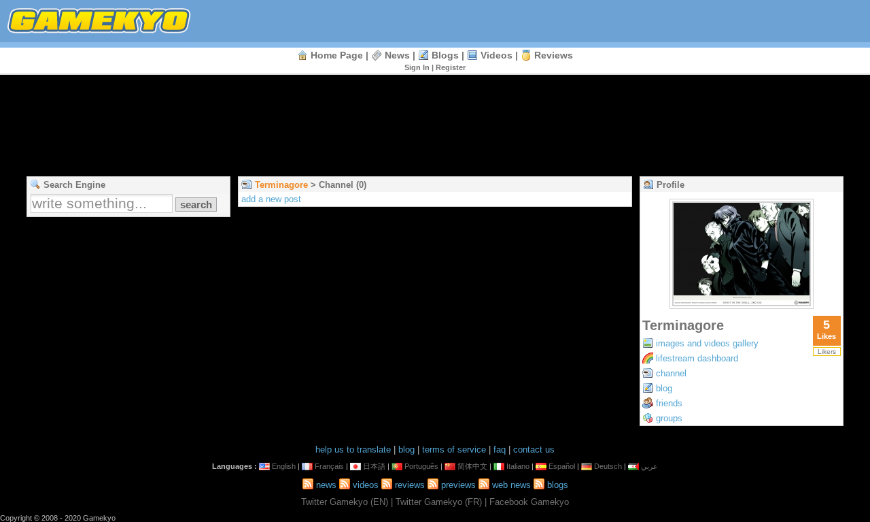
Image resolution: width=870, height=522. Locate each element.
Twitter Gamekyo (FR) (439, 502)
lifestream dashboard (697, 358)
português (421, 466)
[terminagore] (741, 305)
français (329, 466)
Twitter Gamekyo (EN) (344, 502)
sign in (417, 67)
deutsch (608, 466)
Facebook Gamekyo (529, 502)
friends (669, 403)
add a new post (271, 199)
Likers (827, 351)
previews (458, 485)
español (562, 466)
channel (671, 373)
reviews (553, 55)
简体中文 (472, 466)
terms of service (454, 449)
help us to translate (353, 449)
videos (496, 55)
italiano (517, 466)
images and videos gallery (707, 343)
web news (511, 485)
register (451, 67)
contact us (534, 449)
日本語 (374, 466)
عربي (649, 466)
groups (669, 418)
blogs (445, 55)
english (284, 466)
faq (499, 449)
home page (337, 55)
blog (664, 388)
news (397, 55)
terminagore (281, 185)
